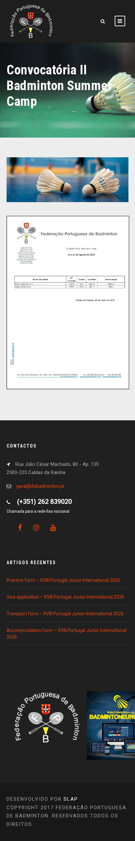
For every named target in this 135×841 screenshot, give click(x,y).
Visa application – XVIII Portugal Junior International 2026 (65, 597)
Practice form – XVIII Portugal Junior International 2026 (63, 580)
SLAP (71, 799)
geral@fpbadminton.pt (40, 486)
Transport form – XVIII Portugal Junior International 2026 (65, 613)
